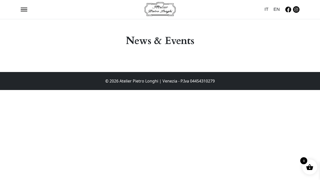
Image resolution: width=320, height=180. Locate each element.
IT (266, 9)
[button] (24, 9)
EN (277, 9)
